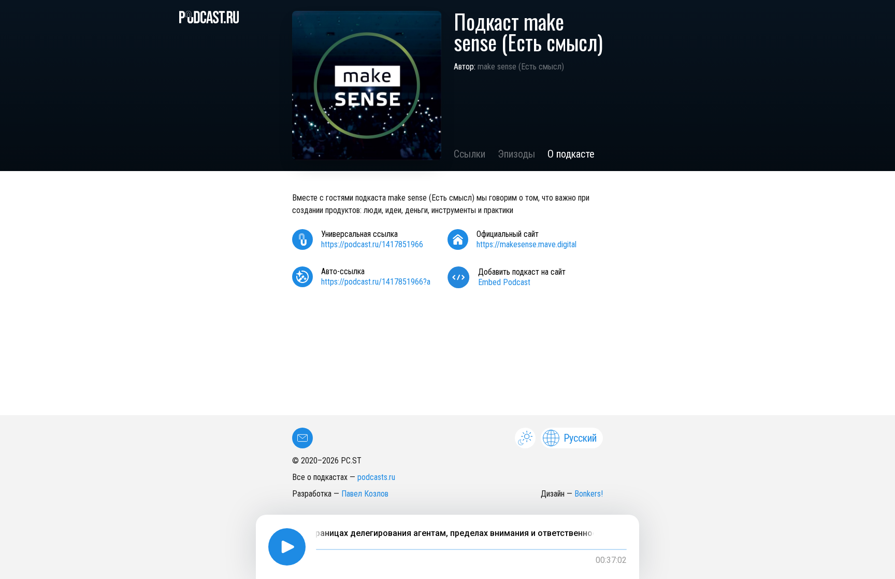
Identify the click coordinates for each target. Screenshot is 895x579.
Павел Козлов (364, 494)
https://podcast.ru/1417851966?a (375, 282)
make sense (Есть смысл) (521, 67)
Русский (580, 438)
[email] (302, 438)
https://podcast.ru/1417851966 (372, 244)
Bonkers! (588, 494)
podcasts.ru (376, 477)
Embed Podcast (504, 282)
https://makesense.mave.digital (526, 244)
